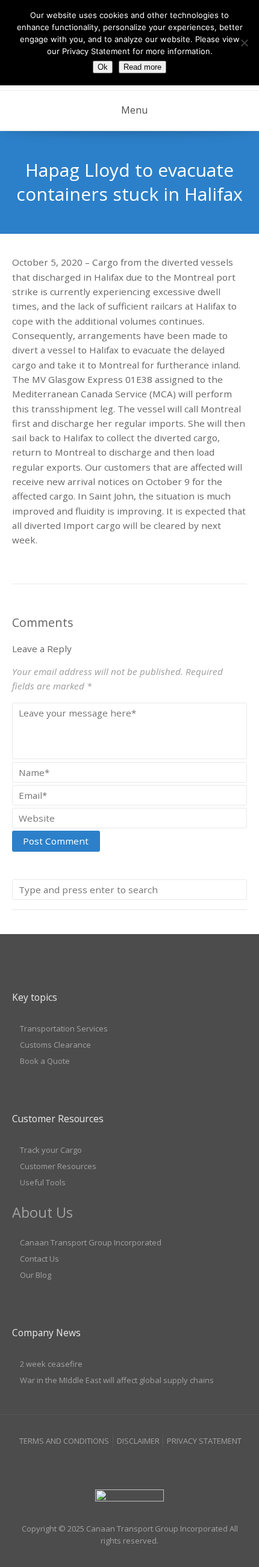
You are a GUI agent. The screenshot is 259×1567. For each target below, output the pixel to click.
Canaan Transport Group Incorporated (90, 1242)
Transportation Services (64, 1028)
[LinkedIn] (129, 1464)
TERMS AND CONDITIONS (64, 1440)
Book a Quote (45, 1060)
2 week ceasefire (51, 1363)
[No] (244, 43)
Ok (103, 67)
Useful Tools (43, 1182)
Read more (142, 67)
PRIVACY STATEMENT (204, 1440)
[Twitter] (153, 1464)
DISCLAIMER (138, 1440)
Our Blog (35, 1274)
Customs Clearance (55, 1044)
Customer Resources (58, 1166)
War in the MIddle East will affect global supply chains (117, 1380)
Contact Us (39, 1258)
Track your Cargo (51, 1149)
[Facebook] (106, 1464)
